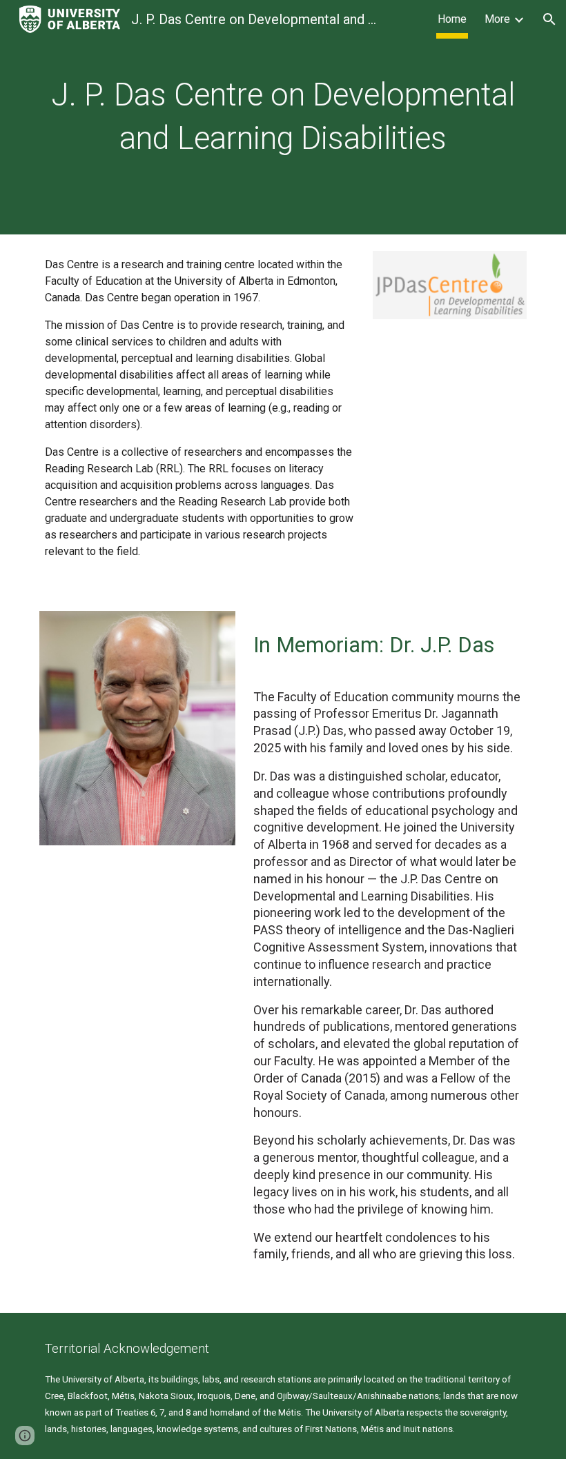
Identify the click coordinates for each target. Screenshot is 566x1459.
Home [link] (452, 19)
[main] (283, 116)
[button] (549, 19)
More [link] (497, 19)
